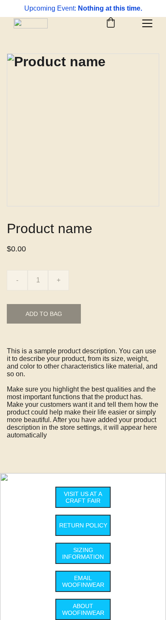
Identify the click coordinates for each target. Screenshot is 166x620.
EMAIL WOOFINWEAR (83, 581)
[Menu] (147, 23)
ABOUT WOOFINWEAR (83, 609)
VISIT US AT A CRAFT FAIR (83, 497)
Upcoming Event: (51, 8)
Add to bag (44, 313)
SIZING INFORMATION (83, 553)
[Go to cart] (110, 23)
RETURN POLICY (83, 525)
